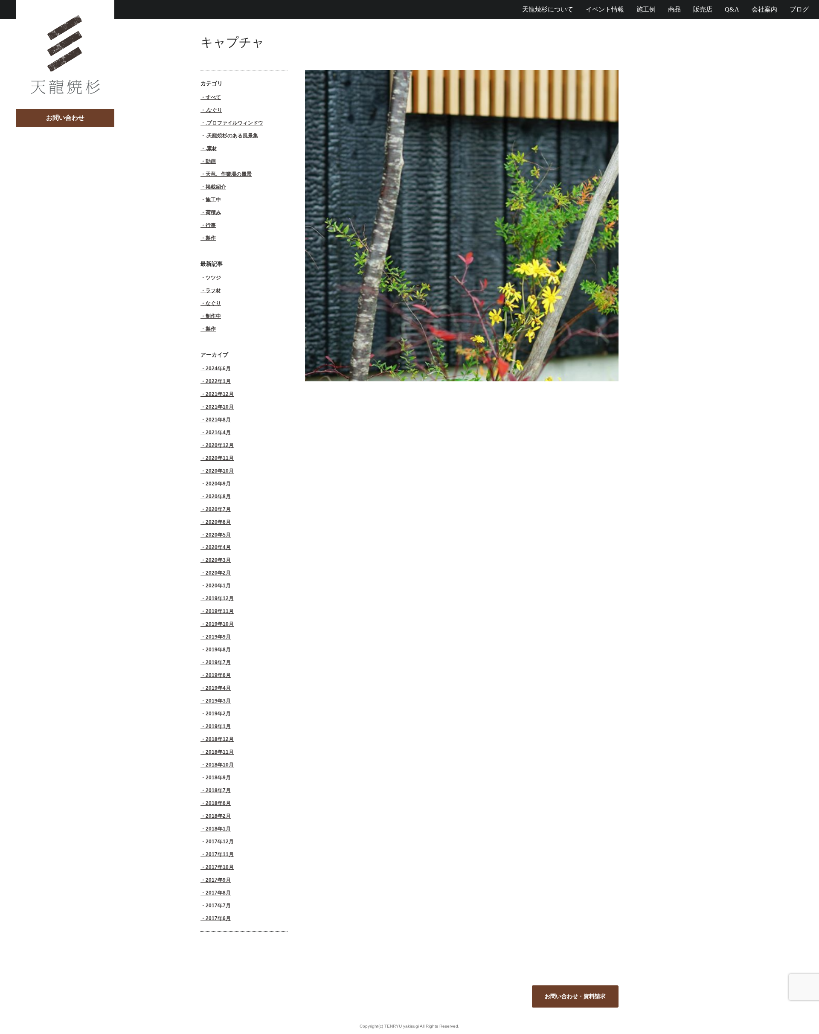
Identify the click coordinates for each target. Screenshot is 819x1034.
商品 (674, 9)
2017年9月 (218, 880)
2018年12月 (220, 739)
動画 (211, 161)
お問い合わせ (65, 117)
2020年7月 (218, 509)
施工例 (646, 9)
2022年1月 (218, 381)
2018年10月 (220, 764)
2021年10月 (220, 407)
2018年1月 (218, 828)
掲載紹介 (216, 186)
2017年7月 (218, 905)
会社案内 (764, 9)
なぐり (213, 303)
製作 (211, 238)
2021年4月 (218, 432)
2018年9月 (218, 777)
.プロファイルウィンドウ (234, 122)
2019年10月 (220, 624)
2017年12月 (220, 841)
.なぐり (214, 110)
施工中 (213, 199)
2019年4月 (218, 688)
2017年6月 (218, 918)
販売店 (702, 9)
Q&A (732, 9)
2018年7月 (218, 790)
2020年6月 (218, 522)
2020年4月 (218, 547)
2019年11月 (220, 611)
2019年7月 (218, 662)
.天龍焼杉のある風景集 (232, 135)
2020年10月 (220, 470)
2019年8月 (218, 649)
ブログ (799, 9)
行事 (211, 225)
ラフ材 (213, 290)
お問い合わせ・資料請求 (575, 996)
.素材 (211, 148)
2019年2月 (218, 713)
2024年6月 (218, 368)
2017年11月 (220, 854)
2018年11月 (220, 752)
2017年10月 (220, 867)
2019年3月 (218, 700)
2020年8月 (218, 496)
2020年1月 (218, 585)
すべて (213, 97)
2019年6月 (218, 675)
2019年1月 (218, 726)
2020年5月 (218, 534)
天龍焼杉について (547, 9)
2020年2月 (218, 572)
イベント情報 (605, 9)
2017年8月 (218, 892)
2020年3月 (218, 560)
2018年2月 (218, 816)
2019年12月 (220, 598)
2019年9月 (218, 636)
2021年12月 (220, 394)
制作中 (213, 316)
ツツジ (213, 277)
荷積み (213, 212)
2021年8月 (218, 419)
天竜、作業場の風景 (229, 174)
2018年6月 (218, 803)
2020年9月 (218, 483)
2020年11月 (220, 458)
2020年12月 (220, 445)
